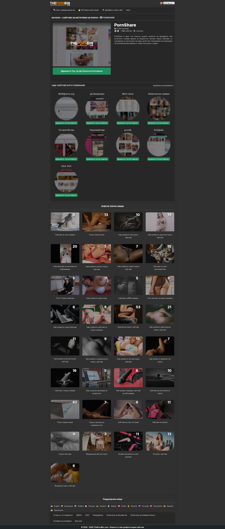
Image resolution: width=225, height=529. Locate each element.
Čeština (81, 506)
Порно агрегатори (96, 235)
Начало (56, 18)
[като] (115, 31)
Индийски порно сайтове (65, 486)
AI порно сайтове (160, 454)
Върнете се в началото (162, 86)
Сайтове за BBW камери (128, 298)
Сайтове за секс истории (128, 422)
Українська (58, 510)
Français (91, 506)
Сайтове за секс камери (65, 235)
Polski (123, 506)
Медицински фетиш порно (96, 454)
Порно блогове (65, 454)
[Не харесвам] (118, 31)
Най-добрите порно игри (96, 298)
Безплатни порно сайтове (128, 327)
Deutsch (103, 506)
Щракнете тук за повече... (66, 123)
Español (170, 506)
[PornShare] (82, 44)
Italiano (113, 506)
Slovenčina (158, 506)
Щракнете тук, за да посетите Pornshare (82, 71)
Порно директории (65, 422)
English (57, 506)
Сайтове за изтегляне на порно (80, 18)
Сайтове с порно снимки (65, 391)
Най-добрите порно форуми (65, 327)
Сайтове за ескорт (160, 422)
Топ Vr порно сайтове (65, 298)
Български (68, 506)
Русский (145, 506)
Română (134, 506)
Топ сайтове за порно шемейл (160, 298)
